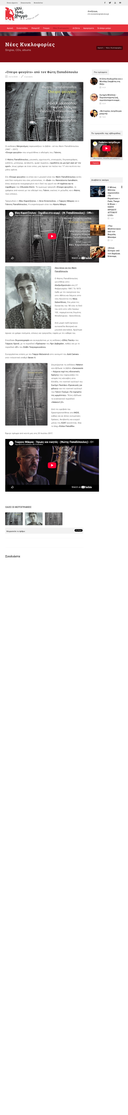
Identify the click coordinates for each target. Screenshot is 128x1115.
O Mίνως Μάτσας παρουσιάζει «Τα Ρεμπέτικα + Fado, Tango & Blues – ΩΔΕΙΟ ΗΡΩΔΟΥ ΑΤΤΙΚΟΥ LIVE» (114, 201)
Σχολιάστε (28, 77)
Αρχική (100, 48)
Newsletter (38, 3)
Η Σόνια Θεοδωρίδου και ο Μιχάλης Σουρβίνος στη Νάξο (111, 81)
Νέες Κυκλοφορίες (114, 48)
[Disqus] (44, 593)
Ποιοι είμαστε (12, 3)
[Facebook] (104, 2)
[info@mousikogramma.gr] (120, 2)
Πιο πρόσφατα (100, 72)
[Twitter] (110, 2)
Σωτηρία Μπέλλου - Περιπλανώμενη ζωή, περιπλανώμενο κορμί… (110, 97)
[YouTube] (115, 2)
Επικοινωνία (26, 3)
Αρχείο (95, 163)
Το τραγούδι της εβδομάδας (106, 133)
